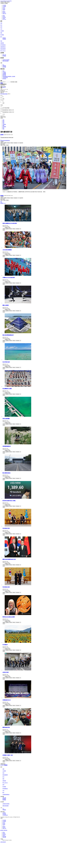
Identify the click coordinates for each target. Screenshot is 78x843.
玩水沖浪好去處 (6, 362)
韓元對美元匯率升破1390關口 (9, 500)
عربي (3, 825)
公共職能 (4, 73)
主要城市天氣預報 (6, 59)
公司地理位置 (5, 77)
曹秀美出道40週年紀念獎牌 (9, 616)
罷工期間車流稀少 (7, 472)
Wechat (4, 16)
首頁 (3, 70)
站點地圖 (4, 66)
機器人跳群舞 (6, 305)
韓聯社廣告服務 (5, 60)
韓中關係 (2, 34)
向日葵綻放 (5, 644)
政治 (3, 121)
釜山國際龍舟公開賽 (7, 388)
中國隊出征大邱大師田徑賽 (9, 277)
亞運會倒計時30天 (7, 700)
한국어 (4, 822)
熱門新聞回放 (3, 44)
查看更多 (4, 87)
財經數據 (4, 55)
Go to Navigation (9, 0)
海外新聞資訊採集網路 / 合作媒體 (9, 76)
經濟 (3, 122)
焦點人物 (4, 54)
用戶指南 (4, 78)
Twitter (4, 18)
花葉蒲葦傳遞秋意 (7, 446)
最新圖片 (4, 37)
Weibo (4, 15)
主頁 (1, 765)
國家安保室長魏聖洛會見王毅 (9, 559)
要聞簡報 (4, 799)
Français (4, 827)
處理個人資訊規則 (3, 830)
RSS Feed (4, 19)
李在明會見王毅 (6, 528)
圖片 (1, 36)
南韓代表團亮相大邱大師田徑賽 (10, 223)
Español (4, 826)
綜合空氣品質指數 (3, 93)
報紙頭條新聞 (3, 48)
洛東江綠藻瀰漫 (6, 418)
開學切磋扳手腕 (6, 727)
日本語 (4, 824)
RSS (3, 64)
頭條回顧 (4, 780)
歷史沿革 (4, 75)
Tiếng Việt (4, 828)
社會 (1, 28)
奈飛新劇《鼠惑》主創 (8, 755)
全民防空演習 (6, 672)
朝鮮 (1, 32)
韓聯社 (1, 83)
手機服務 (4, 65)
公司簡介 (4, 812)
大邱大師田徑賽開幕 (7, 249)
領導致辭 (4, 74)
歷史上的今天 (3, 50)
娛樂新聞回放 (3, 46)
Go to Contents (3, 0)
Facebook (4, 17)
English (4, 823)
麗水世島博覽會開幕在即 (8, 335)
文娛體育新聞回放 (6, 794)
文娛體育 (2, 30)
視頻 (3, 128)
